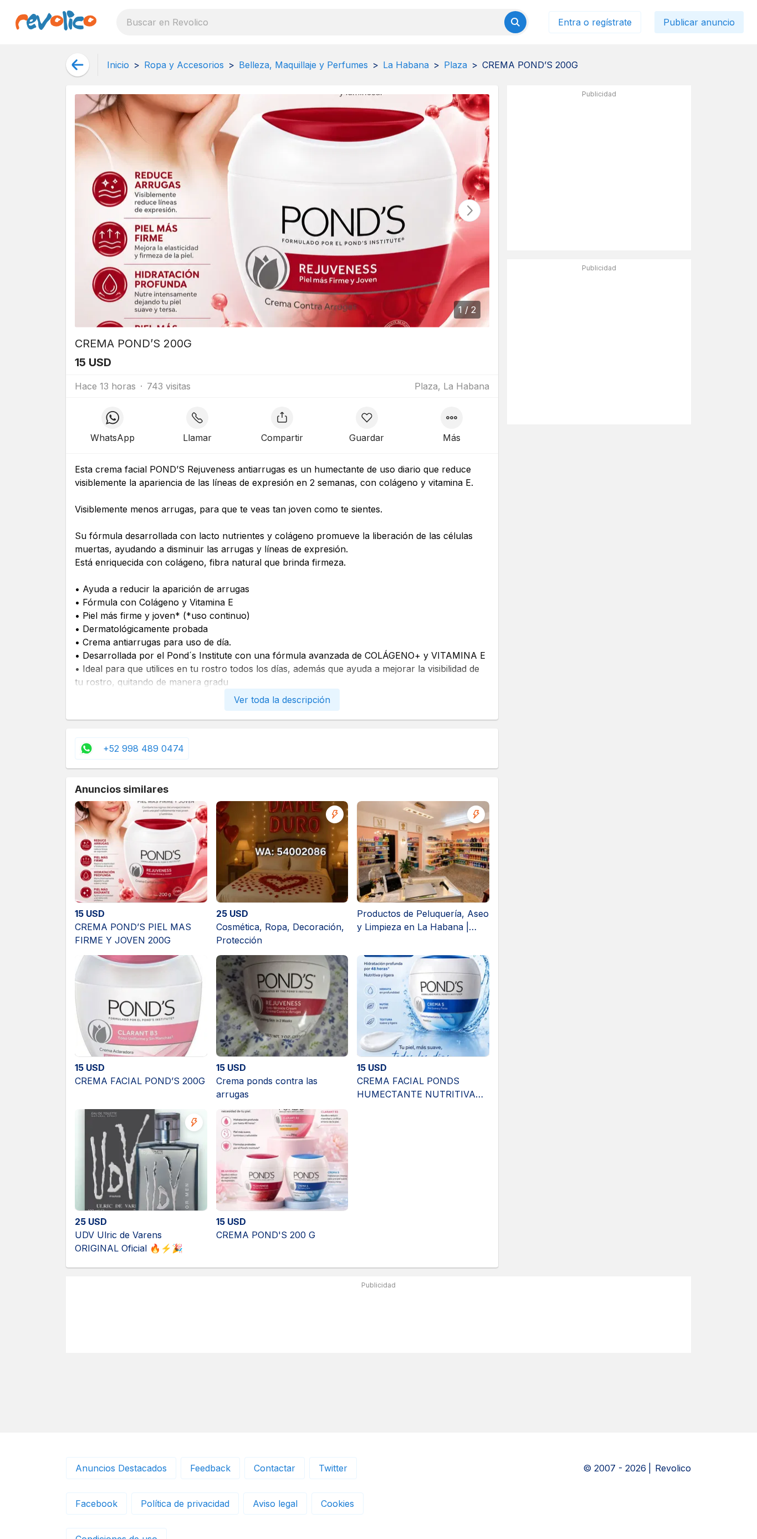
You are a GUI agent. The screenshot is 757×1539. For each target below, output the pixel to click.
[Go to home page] (56, 22)
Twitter (333, 1468)
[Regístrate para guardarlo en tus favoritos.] (367, 425)
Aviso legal (275, 1503)
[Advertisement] (599, 172)
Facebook (96, 1503)
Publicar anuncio (699, 22)
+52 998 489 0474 (143, 748)
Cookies (337, 1503)
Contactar (274, 1468)
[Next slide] (469, 210)
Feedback (210, 1468)
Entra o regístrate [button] (595, 22)
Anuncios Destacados (121, 1468)
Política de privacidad (185, 1503)
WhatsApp (112, 437)
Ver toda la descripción (282, 699)
